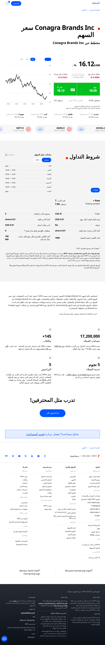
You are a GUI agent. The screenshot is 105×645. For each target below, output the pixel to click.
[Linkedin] (32, 456)
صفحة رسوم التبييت (78, 77)
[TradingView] (6, 456)
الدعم (14, 601)
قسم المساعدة (35, 434)
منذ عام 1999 (59, 346)
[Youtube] (19, 456)
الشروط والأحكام (61, 603)
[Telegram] (13, 456)
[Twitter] (25, 456)
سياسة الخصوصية (49, 603)
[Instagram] (38, 456)
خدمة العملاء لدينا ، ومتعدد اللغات (78, 374)
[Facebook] (45, 456)
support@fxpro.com (28, 613)
